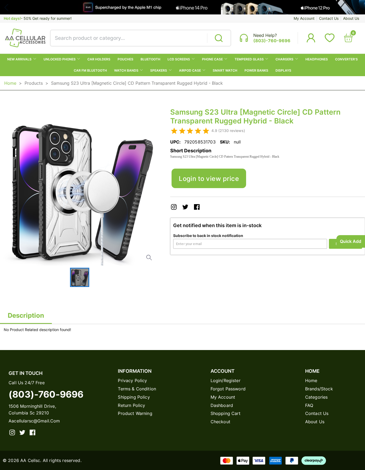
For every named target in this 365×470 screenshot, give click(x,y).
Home (10, 83)
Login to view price (209, 178)
